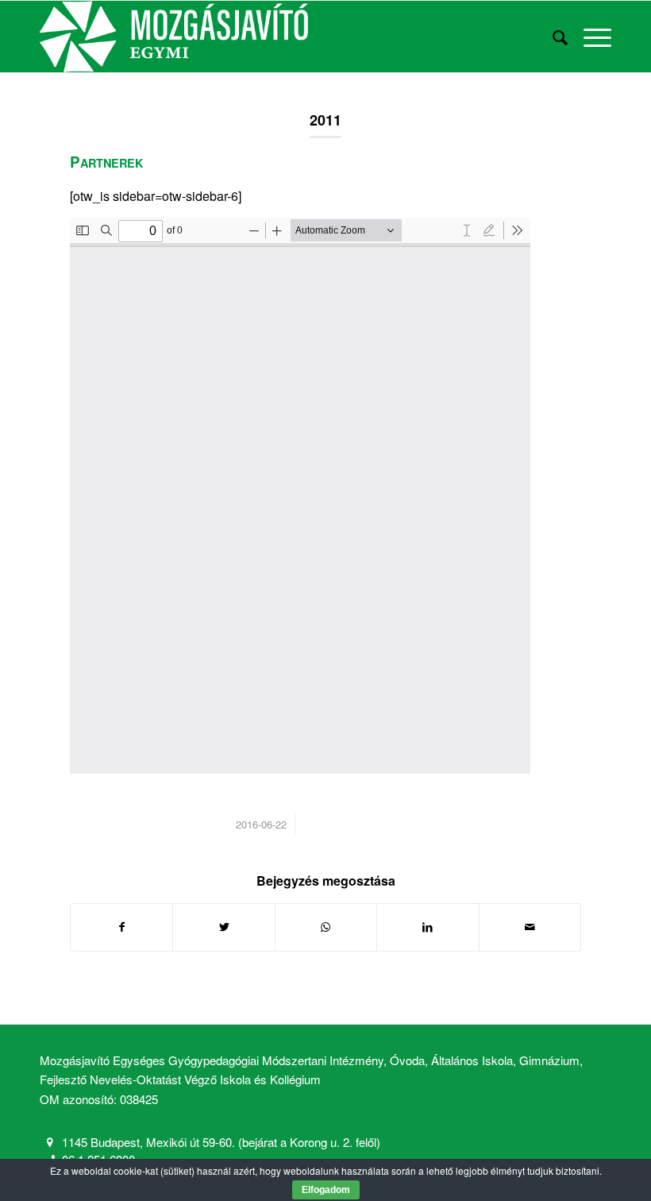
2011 (325, 120)
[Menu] (589, 36)
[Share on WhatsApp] (325, 927)
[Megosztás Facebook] (121, 927)
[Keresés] (552, 36)
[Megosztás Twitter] (223, 927)
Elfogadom (326, 1189)
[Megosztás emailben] (530, 927)
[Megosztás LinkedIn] (427, 927)
